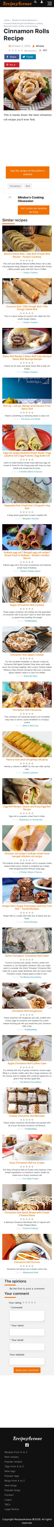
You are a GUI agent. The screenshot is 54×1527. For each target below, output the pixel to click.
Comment (16, 1307)
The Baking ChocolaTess (30, 977)
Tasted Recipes (31, 922)
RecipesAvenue (17, 3)
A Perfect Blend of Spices (30, 471)
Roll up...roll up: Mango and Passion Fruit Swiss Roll (27, 407)
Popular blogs (12, 1490)
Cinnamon (15, 186)
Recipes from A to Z (15, 1452)
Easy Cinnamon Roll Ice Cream (27, 1162)
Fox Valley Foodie (30, 1179)
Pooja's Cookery (31, 272)
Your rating (15, 1302)
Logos (8, 1499)
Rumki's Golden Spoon (30, 571)
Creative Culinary (30, 1228)
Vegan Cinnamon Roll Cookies (27, 604)
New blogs (10, 1485)
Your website (16, 1354)
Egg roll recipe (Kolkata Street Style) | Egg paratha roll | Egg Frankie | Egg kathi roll (27, 454)
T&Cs (7, 1504)
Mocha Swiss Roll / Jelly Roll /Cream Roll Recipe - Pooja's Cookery (27, 255)
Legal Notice (11, 1509)
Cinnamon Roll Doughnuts (27, 1010)
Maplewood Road (30, 1272)
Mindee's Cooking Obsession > (25, 20)
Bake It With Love (30, 726)
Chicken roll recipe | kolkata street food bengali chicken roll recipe (27, 855)
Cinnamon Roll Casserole (27, 709)
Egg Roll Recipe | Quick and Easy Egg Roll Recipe (27, 808)
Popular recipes (13, 1461)
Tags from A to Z (14, 1466)
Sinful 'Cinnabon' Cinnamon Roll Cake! (27, 955)
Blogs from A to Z (14, 1480)
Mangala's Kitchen (30, 518)
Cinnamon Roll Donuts (27, 1262)
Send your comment (27, 1370)
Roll (28, 186)
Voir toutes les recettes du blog (33, 210)
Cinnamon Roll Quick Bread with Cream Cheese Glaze (27, 1214)
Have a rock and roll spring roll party (27, 759)
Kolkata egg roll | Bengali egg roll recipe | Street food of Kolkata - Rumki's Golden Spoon (27, 555)
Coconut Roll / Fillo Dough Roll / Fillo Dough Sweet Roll (27, 308)
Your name (17, 1325)
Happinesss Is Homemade (30, 820)
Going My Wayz (31, 676)
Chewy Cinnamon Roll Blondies (27, 1115)
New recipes (11, 1456)
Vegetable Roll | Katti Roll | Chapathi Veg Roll (27, 507)
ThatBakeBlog (30, 621)
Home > (7, 20)
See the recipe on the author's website (27, 172)
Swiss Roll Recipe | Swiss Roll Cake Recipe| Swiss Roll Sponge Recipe (27, 357)
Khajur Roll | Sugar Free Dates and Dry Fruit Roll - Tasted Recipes (27, 907)
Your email (17, 1340)
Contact (9, 1494)
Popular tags (11, 1475)
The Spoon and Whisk (30, 419)
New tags (9, 1471)
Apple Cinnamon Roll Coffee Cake (27, 1063)
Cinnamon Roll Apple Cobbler (27, 654)
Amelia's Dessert (30, 773)
